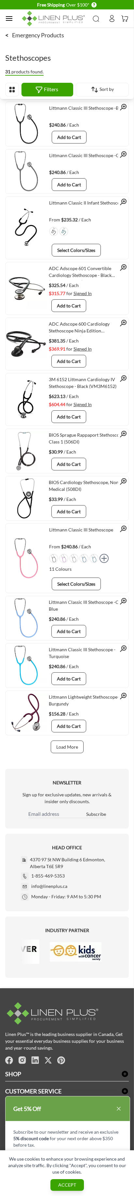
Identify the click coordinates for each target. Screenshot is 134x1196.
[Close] (118, 1108)
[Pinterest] (61, 1060)
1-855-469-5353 (48, 875)
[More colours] (104, 558)
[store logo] (54, 18)
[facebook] (9, 1060)
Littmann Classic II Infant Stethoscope (87, 203)
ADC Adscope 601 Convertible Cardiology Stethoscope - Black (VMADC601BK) (80, 273)
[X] (48, 1060)
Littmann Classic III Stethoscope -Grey (87, 155)
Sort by (106, 89)
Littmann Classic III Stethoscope (81, 529)
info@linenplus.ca (49, 886)
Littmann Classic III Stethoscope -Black (88, 108)
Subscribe (96, 814)
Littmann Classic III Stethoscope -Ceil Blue (86, 605)
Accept (67, 1185)
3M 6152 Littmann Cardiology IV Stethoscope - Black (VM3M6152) (82, 383)
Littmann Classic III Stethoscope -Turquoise (82, 653)
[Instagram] (22, 1060)
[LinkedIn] (35, 1060)
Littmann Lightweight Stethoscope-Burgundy (84, 700)
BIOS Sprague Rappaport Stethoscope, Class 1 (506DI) (87, 438)
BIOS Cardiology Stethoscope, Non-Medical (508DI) (84, 486)
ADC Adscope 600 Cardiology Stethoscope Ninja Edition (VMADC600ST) (79, 328)
